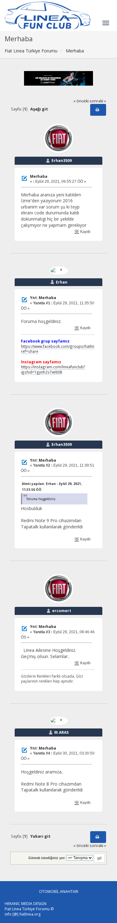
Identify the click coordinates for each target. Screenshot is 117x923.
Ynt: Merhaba (43, 297)
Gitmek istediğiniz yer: (47, 858)
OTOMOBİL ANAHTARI (58, 891)
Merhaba (38, 176)
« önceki (81, 101)
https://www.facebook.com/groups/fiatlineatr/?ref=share (62, 349)
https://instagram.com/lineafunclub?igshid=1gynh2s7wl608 (53, 369)
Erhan (61, 282)
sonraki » (98, 101)
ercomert (61, 610)
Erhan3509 (61, 160)
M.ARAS (61, 732)
